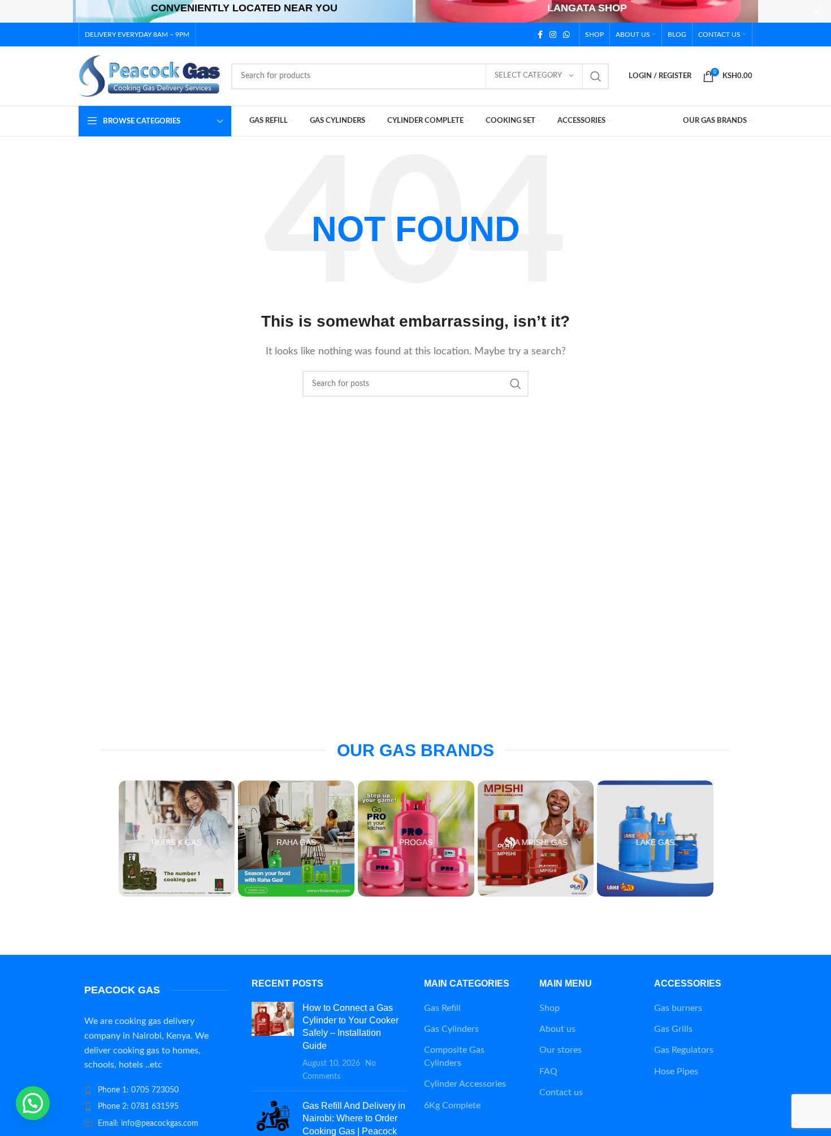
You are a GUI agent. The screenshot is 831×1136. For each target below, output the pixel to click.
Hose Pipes (676, 1071)
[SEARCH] (596, 76)
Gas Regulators (683, 1049)
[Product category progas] (416, 839)
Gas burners (678, 1008)
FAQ (548, 1071)
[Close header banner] (817, 11)
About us (557, 1029)
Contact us (561, 1092)
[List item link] (156, 1090)
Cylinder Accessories (465, 1083)
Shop (549, 1008)
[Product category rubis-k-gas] (177, 839)
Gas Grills (673, 1029)
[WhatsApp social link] (566, 34)
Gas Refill (442, 1008)
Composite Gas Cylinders (454, 1056)
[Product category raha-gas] (296, 839)
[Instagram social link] (553, 34)
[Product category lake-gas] (655, 839)
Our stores (560, 1049)
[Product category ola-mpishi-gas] (536, 839)
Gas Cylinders (451, 1029)
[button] (33, 1103)
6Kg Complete (452, 1105)
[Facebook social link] (540, 34)
